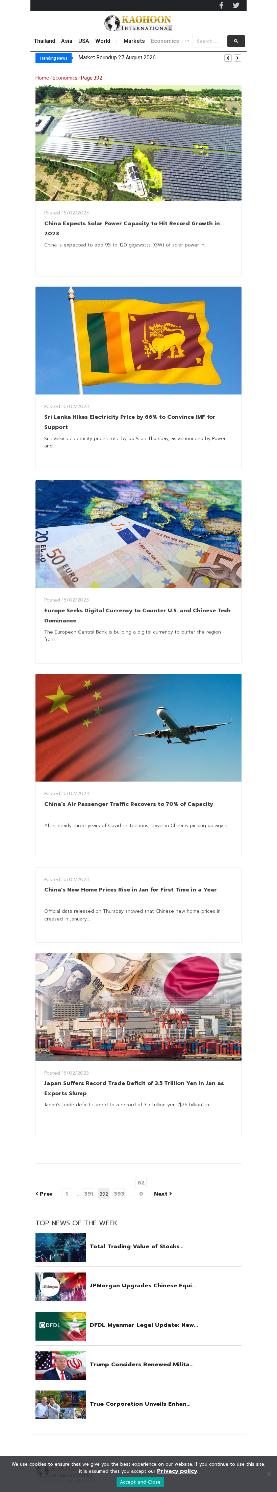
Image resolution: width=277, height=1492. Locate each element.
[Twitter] (236, 5)
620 (141, 1183)
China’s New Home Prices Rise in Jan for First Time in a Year (130, 890)
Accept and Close (140, 1482)
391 (89, 1194)
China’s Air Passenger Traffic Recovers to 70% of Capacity (128, 804)
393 (119, 1194)
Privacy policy (177, 1471)
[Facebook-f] (221, 5)
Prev (44, 1194)
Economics (65, 78)
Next (161, 1194)
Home (42, 78)
